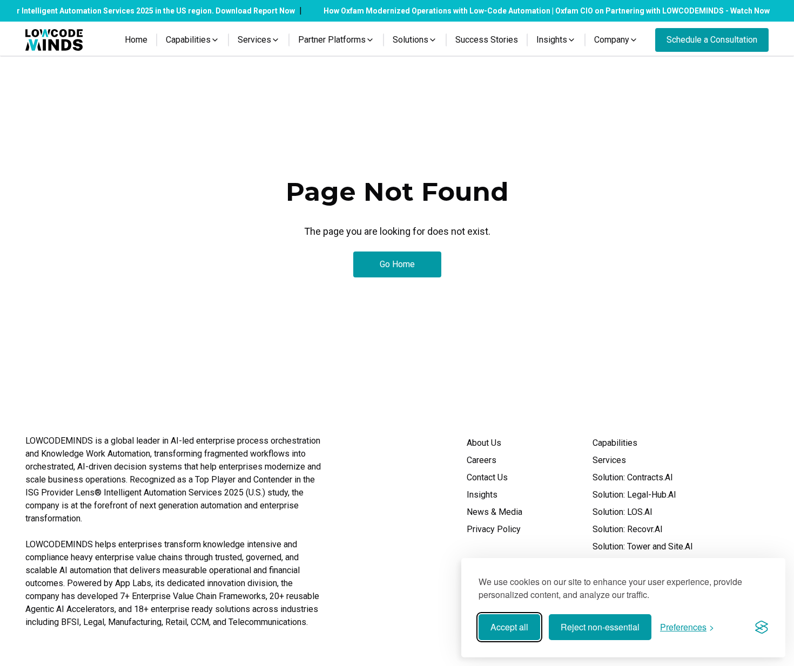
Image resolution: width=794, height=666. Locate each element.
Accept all (509, 627)
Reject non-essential (600, 627)
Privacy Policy (494, 529)
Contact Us (487, 477)
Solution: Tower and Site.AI (643, 546)
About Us (484, 443)
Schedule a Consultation (712, 40)
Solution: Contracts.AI (633, 477)
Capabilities (615, 443)
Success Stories (486, 40)
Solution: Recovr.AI (628, 529)
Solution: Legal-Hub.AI (634, 495)
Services (609, 460)
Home (136, 40)
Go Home (397, 264)
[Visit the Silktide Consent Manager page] (761, 627)
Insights (482, 495)
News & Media (494, 512)
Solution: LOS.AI (622, 512)
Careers (481, 460)
